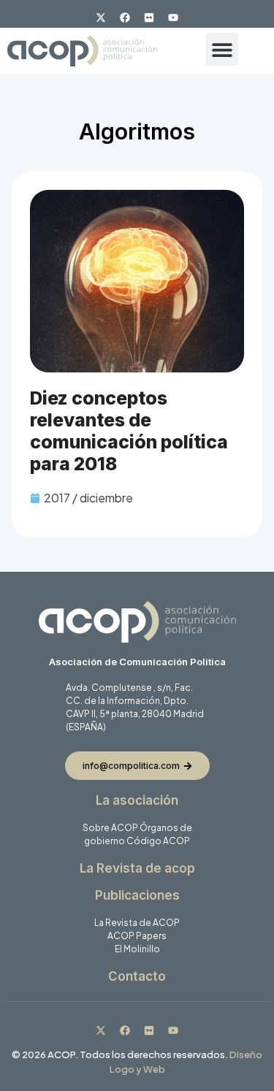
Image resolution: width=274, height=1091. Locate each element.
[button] (221, 49)
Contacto (137, 976)
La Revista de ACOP (137, 922)
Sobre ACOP (110, 827)
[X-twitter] (101, 17)
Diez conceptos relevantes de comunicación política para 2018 (129, 431)
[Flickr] (149, 17)
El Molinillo (137, 948)
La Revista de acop (137, 868)
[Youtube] (173, 17)
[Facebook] (125, 17)
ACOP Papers (137, 935)
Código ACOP (158, 840)
